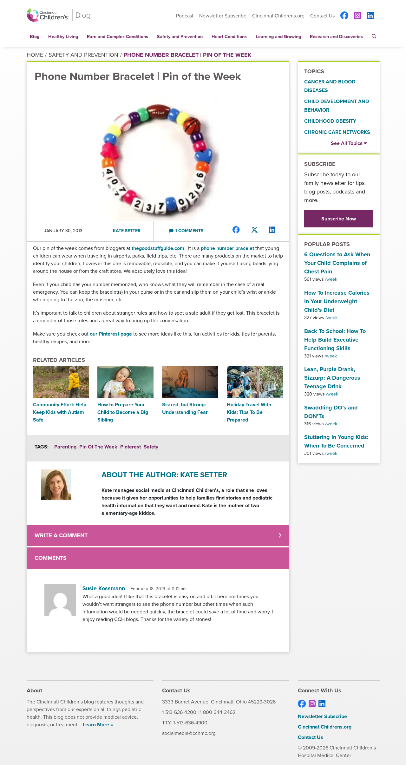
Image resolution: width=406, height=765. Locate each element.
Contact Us (322, 16)
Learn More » (98, 724)
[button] (374, 36)
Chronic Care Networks (337, 132)
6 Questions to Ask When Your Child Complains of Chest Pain (337, 263)
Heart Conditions (229, 36)
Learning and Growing (278, 36)
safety (151, 446)
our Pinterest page (111, 333)
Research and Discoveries (336, 36)
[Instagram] (357, 16)
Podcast (184, 15)
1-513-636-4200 (179, 712)
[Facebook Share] (236, 230)
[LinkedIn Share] (272, 230)
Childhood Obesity (330, 121)
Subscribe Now (338, 218)
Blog (34, 36)
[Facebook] (344, 16)
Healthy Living (63, 36)
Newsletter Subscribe (222, 15)
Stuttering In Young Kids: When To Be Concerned (336, 441)
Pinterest (130, 446)
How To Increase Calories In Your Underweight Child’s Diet (337, 301)
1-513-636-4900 (190, 722)
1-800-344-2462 (217, 712)
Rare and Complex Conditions (117, 36)
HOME (35, 55)
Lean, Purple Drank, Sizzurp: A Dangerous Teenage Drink (332, 377)
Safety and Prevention (180, 36)
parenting (65, 446)
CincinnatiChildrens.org (278, 15)
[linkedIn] (370, 16)
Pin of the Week (98, 446)
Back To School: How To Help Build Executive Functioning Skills (335, 339)
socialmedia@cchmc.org (189, 733)
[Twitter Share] (254, 230)
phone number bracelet (227, 248)
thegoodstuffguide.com (158, 248)
